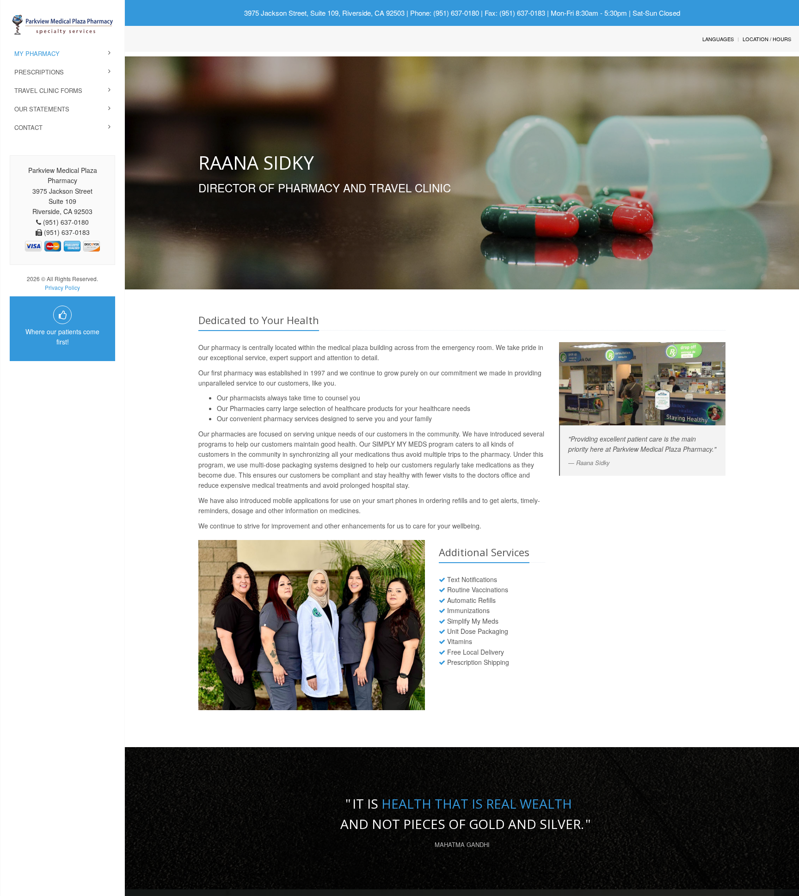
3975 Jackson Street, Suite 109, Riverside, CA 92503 (324, 13)
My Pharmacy (37, 53)
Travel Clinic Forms (48, 90)
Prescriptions (39, 72)
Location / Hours (767, 39)
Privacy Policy (62, 287)
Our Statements (41, 108)
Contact (28, 127)
